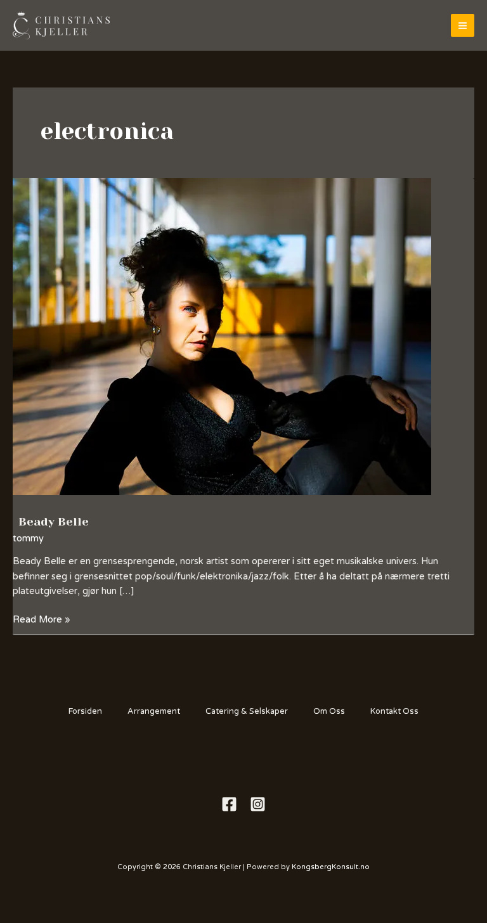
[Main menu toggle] (462, 25)
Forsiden (85, 711)
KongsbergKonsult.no (331, 867)
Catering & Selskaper (246, 711)
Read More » (41, 618)
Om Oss (329, 711)
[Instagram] (258, 804)
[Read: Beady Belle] (222, 336)
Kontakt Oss (394, 711)
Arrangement (153, 711)
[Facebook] (229, 804)
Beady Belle (53, 521)
